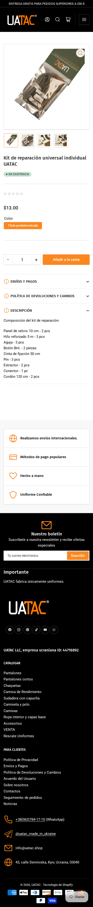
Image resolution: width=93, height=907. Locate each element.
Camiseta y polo (17, 704)
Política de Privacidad (21, 760)
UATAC (36, 885)
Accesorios (13, 723)
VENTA (9, 730)
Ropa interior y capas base (25, 717)
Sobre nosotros (16, 785)
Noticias (10, 804)
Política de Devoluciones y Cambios (32, 772)
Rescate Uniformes (19, 736)
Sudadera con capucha (22, 698)
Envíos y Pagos (16, 766)
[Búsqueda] (57, 19)
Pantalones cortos (18, 679)
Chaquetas (12, 686)
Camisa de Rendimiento (22, 692)
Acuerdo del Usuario (20, 778)
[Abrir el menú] (84, 19)
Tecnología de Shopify (58, 885)
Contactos (12, 791)
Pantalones (12, 673)
